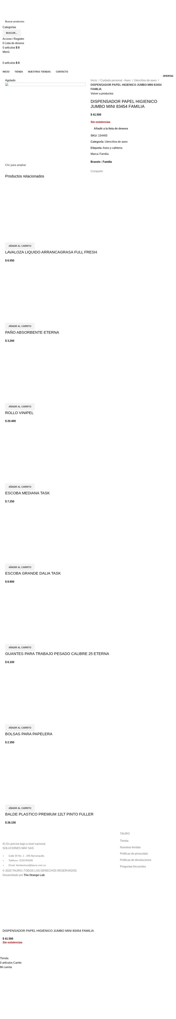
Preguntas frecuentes (133, 866)
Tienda (124, 840)
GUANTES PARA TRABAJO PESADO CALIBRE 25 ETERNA (57, 654)
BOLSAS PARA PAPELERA (28, 734)
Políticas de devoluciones (135, 860)
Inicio (94, 80)
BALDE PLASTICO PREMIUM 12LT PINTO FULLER (49, 814)
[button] (20, 246)
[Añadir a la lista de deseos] (18, 238)
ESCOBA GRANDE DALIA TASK (33, 573)
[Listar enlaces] (29, 849)
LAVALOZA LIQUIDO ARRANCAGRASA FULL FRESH (51, 252)
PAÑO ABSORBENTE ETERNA (32, 332)
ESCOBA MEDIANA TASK (27, 493)
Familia (104, 153)
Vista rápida (9, 238)
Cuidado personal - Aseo (115, 80)
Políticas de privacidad (134, 853)
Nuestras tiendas (130, 847)
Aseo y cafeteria (112, 147)
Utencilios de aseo (145, 80)
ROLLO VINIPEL (19, 413)
